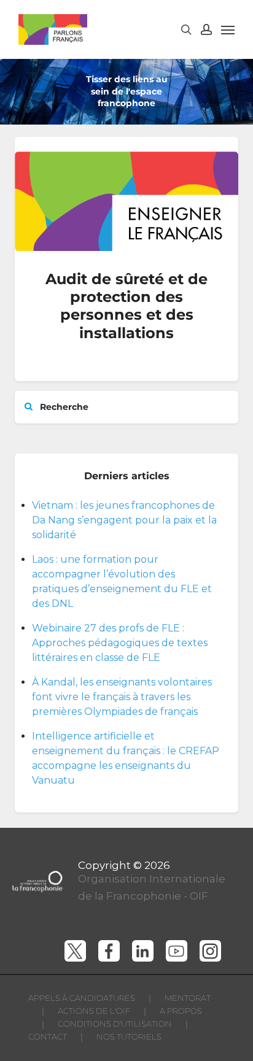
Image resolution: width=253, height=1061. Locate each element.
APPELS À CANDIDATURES (81, 998)
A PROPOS (181, 1011)
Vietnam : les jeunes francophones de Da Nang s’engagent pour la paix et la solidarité (124, 520)
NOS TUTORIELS (129, 1036)
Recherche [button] (62, 406)
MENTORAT (188, 998)
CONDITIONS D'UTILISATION (115, 1023)
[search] (186, 29)
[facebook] (109, 951)
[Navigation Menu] (228, 29)
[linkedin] (143, 951)
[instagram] (210, 951)
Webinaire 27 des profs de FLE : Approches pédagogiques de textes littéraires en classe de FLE (120, 642)
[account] (206, 29)
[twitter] (75, 951)
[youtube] (176, 951)
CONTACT (47, 1036)
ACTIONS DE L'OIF (94, 1011)
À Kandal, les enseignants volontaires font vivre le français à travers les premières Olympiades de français (122, 696)
